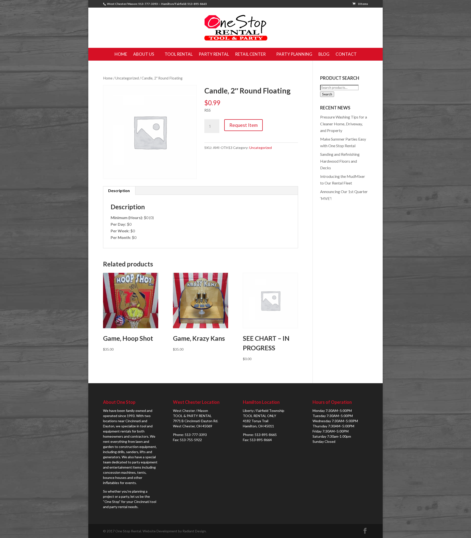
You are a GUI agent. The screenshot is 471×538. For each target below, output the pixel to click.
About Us (143, 54)
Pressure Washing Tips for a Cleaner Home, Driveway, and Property (343, 123)
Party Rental (214, 54)
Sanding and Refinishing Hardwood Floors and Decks (340, 161)
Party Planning (294, 54)
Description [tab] (119, 190)
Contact (346, 54)
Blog (323, 54)
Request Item (243, 125)
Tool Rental (179, 54)
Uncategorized (127, 78)
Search (327, 94)
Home (121, 54)
